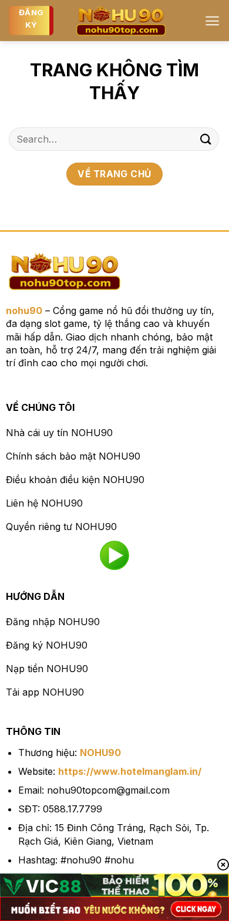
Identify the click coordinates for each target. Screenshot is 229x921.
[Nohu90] (121, 20)
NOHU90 (100, 752)
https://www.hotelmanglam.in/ (129, 771)
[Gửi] (206, 138)
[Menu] (212, 20)
